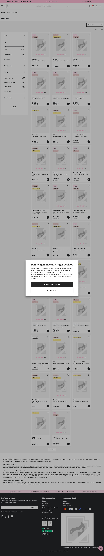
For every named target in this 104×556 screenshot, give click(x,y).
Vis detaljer (52, 290)
